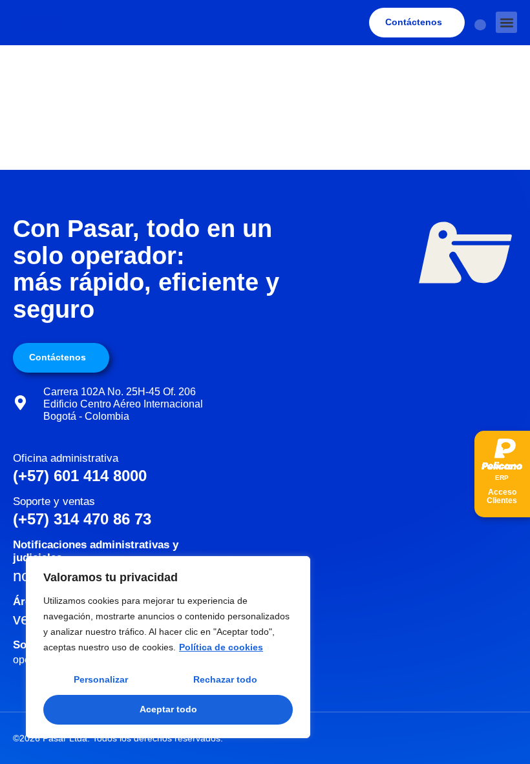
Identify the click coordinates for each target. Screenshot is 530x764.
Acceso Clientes (502, 496)
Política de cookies (221, 647)
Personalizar (101, 679)
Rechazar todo (225, 679)
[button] (506, 22)
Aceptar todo (168, 709)
